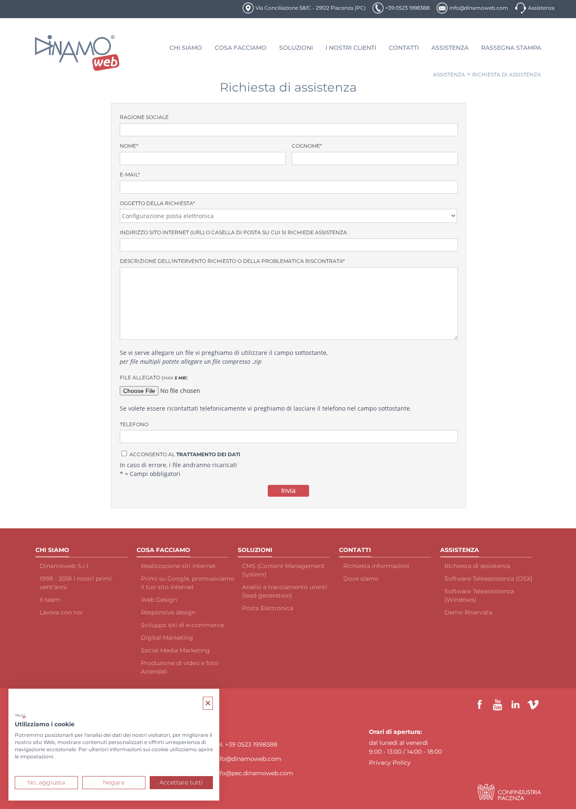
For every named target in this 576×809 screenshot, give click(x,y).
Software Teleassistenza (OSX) (488, 578)
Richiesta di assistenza (506, 74)
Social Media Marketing (175, 650)
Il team (50, 599)
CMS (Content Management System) (283, 570)
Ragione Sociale (144, 117)
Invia (288, 490)
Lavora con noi (61, 612)
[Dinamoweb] (77, 53)
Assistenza (541, 8)
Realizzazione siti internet (178, 566)
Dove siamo (361, 578)
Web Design (159, 599)
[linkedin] (515, 705)
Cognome (307, 146)
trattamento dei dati (208, 454)
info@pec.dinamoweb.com (253, 773)
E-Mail (130, 174)
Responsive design (168, 612)
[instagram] (533, 705)
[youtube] (497, 705)
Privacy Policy (390, 762)
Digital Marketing (167, 637)
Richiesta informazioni (376, 566)
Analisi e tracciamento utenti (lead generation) (284, 591)
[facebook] (480, 705)
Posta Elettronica (267, 608)
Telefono (134, 424)
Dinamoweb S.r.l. (64, 566)
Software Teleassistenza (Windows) (479, 595)
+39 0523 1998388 (407, 8)
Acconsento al (184, 454)
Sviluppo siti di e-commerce (182, 625)
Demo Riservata (468, 612)
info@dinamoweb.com (478, 8)
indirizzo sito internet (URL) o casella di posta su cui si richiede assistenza (233, 232)
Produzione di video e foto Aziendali (179, 667)
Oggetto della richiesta (157, 203)
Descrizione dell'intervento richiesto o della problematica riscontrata (232, 261)
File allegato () (154, 377)
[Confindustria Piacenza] (509, 792)
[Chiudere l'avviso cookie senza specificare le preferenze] (208, 703)
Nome (129, 146)
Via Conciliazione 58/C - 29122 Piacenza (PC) (311, 8)
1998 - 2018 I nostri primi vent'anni (76, 583)
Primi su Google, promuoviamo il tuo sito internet (187, 583)
